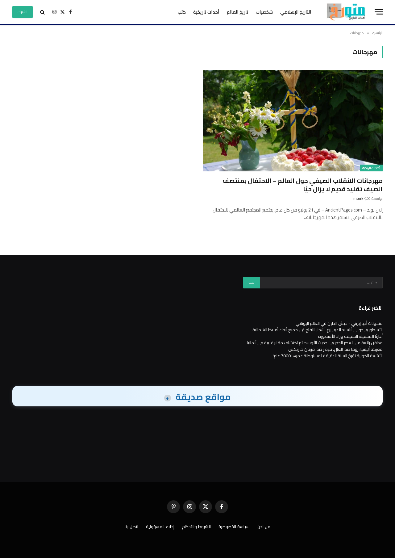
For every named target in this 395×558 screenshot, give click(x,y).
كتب (182, 11)
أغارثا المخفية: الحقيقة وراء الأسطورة (350, 336)
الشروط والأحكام (196, 526)
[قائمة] (379, 12)
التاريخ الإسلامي (295, 11)
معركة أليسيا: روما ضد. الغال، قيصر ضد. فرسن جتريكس (335, 349)
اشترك (22, 11)
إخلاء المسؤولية (160, 526)
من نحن (263, 526)
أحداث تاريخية (206, 11)
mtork (358, 198)
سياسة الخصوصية (234, 526)
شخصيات (264, 11)
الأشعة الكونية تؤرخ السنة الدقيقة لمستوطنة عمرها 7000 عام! (328, 356)
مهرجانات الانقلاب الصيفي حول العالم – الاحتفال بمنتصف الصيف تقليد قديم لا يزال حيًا (302, 184)
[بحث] (42, 12)
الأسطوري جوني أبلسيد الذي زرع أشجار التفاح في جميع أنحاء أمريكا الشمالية (317, 330)
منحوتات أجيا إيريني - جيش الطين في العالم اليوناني (339, 323)
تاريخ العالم (237, 11)
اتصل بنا (131, 526)
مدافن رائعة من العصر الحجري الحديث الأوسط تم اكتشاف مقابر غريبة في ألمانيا (315, 343)
